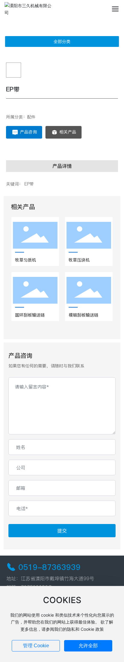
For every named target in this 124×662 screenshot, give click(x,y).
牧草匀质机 (25, 260)
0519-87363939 (49, 567)
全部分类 (62, 41)
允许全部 (88, 645)
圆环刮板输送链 (30, 315)
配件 (31, 117)
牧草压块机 (79, 260)
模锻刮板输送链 (83, 315)
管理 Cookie (36, 645)
